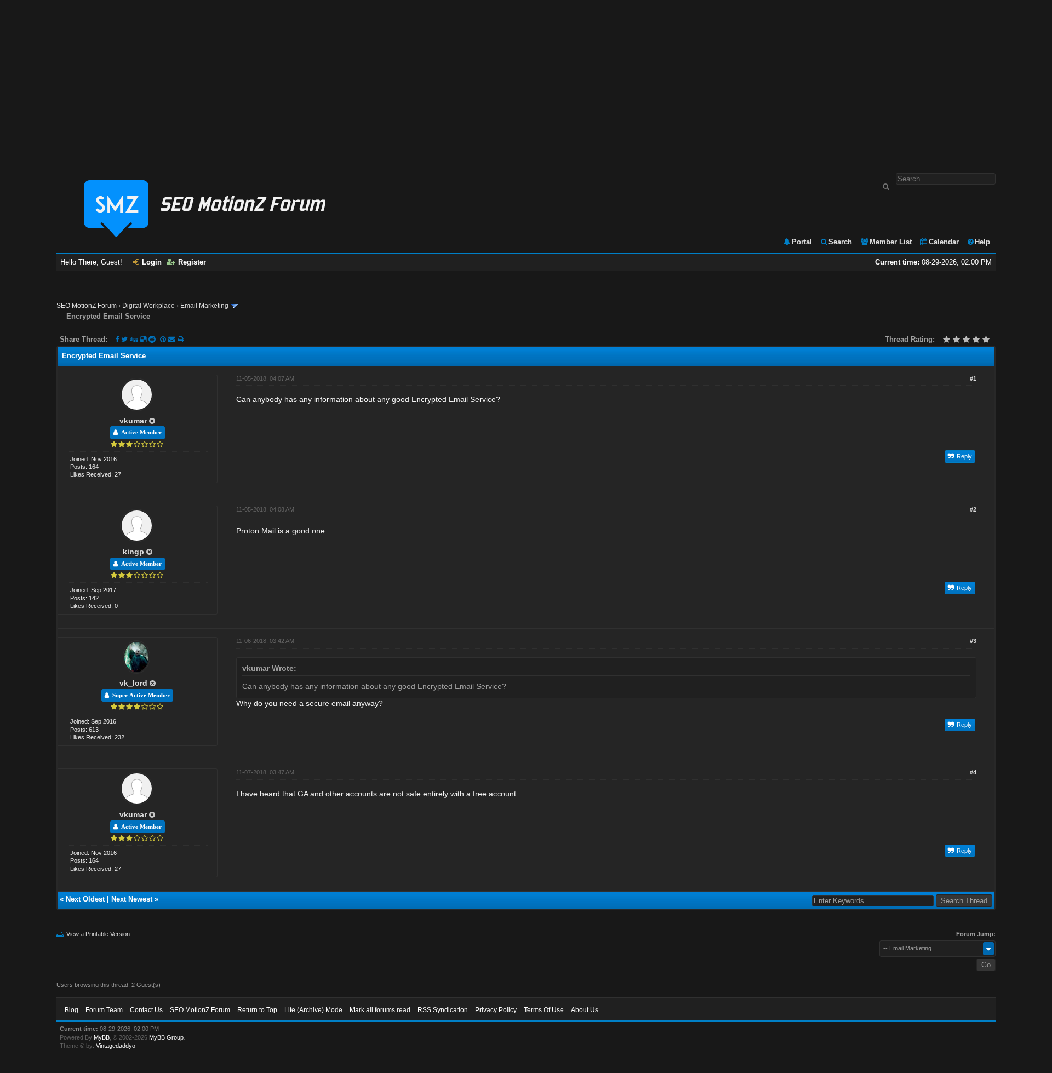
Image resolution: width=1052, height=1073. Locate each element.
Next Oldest (85, 899)
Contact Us (146, 1010)
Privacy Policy (496, 1010)
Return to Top (257, 1010)
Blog (71, 1010)
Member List (891, 242)
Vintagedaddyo (115, 1045)
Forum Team (104, 1010)
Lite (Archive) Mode (313, 1010)
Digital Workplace (148, 305)
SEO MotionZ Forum (86, 305)
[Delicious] (143, 339)
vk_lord (133, 683)
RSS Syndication (443, 1010)
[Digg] (134, 339)
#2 (973, 509)
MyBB (102, 1037)
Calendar (944, 242)
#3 (973, 641)
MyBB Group (166, 1037)
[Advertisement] (526, 81)
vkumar (133, 420)
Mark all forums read (380, 1010)
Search (840, 242)
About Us (584, 1010)
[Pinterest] (164, 339)
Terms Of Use (544, 1010)
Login (152, 262)
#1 (973, 378)
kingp (133, 551)
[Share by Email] (173, 339)
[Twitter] (124, 339)
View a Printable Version (98, 934)
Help (982, 242)
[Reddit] (152, 339)
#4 (973, 772)
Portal (802, 242)
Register (192, 262)
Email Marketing (204, 305)
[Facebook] (117, 339)
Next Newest (131, 899)
